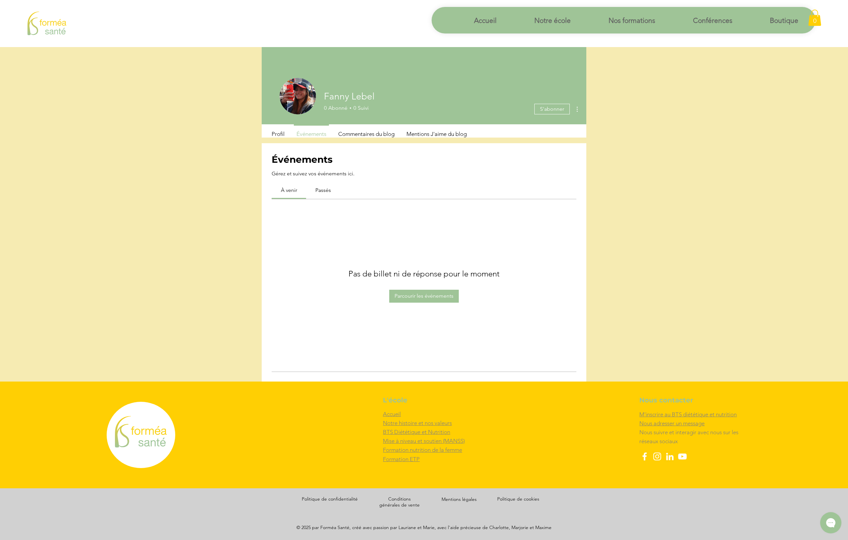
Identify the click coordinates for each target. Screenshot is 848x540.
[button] (815, 18)
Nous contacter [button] (666, 400)
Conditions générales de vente (399, 502)
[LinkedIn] (669, 456)
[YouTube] (682, 456)
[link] (289, 190)
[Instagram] (657, 456)
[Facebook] (644, 456)
